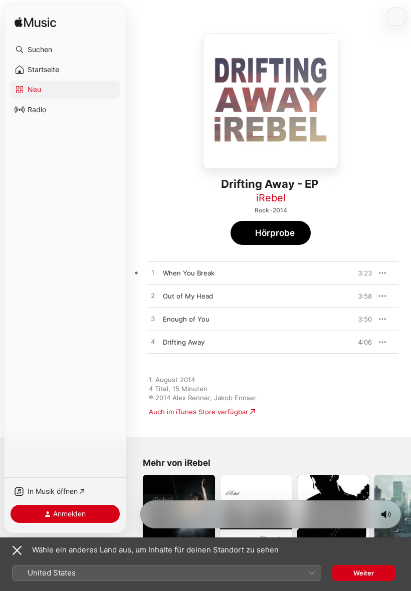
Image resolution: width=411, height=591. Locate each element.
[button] (65, 49)
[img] (35, 23)
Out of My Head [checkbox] (188, 296)
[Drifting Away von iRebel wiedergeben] (153, 342)
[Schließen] (17, 550)
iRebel (271, 198)
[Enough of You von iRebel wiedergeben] (153, 319)
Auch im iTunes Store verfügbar (198, 412)
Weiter (363, 573)
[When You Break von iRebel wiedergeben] (153, 272)
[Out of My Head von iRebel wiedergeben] (153, 296)
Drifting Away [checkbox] (183, 342)
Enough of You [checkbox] (186, 319)
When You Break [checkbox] (189, 273)
